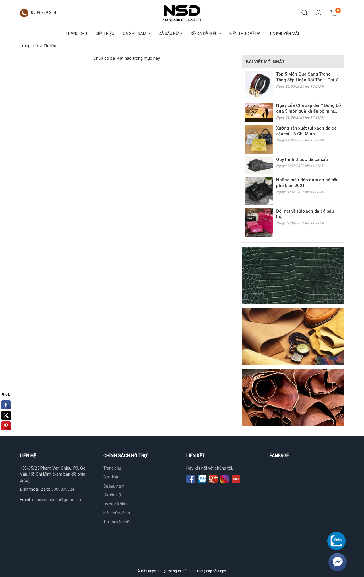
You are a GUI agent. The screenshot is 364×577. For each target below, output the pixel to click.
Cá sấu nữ (168, 33)
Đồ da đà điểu (204, 33)
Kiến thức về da (245, 33)
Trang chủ (76, 33)
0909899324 (62, 489)
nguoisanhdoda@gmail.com (57, 499)
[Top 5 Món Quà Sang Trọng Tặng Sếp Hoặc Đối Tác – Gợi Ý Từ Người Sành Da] (259, 85)
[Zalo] (336, 541)
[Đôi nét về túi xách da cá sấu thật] (259, 222)
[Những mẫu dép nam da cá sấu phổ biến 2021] (259, 190)
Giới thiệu (105, 33)
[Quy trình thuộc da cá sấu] (259, 165)
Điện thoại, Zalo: (35, 489)
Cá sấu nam (135, 33)
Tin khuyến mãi (284, 33)
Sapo (222, 571)
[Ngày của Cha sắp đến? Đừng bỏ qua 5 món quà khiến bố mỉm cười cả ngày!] (259, 112)
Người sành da (184, 571)
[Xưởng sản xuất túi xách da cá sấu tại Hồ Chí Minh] (259, 139)
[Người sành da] (182, 12)
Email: (25, 499)
